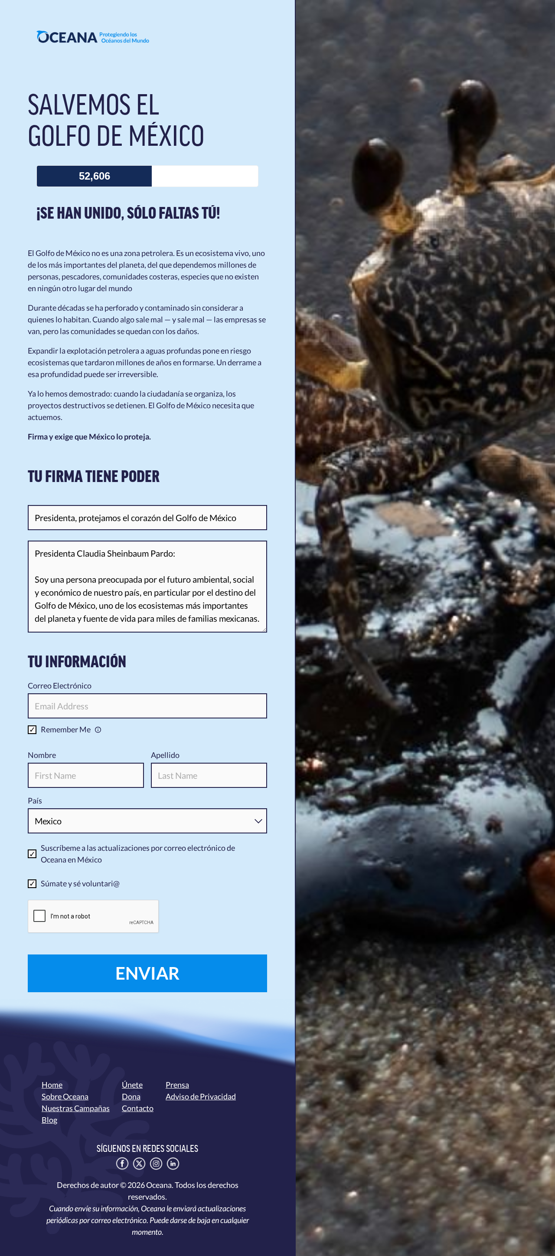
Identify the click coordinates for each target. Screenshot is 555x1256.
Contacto (137, 1108)
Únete (132, 1084)
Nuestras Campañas (76, 1108)
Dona (131, 1096)
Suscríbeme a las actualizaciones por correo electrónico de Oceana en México (138, 853)
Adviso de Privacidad (201, 1096)
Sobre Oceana (65, 1096)
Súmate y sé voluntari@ (80, 883)
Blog (49, 1120)
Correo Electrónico (59, 685)
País (35, 800)
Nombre (42, 755)
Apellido (165, 755)
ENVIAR (147, 973)
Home (52, 1084)
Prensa (177, 1084)
